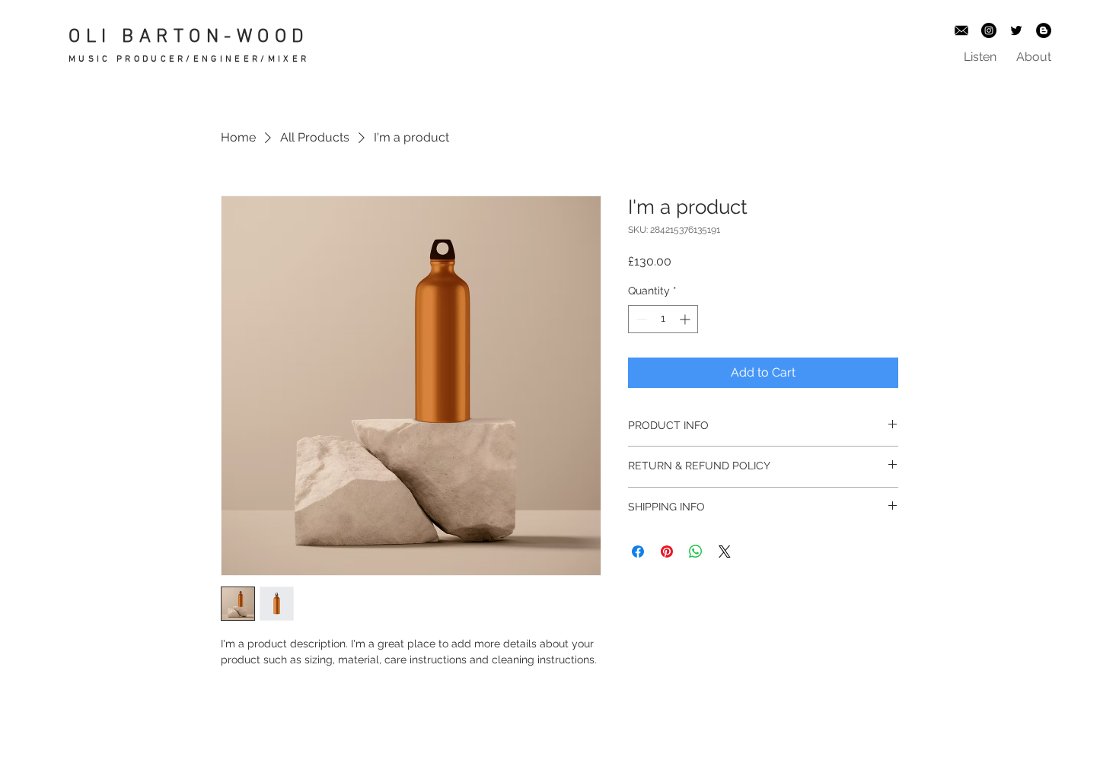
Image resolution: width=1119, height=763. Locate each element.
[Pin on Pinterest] (667, 551)
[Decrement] (639, 319)
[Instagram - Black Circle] (988, 30)
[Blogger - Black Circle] (1043, 30)
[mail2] (961, 30)
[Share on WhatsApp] (696, 551)
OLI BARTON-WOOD (189, 37)
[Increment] (686, 319)
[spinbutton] (663, 319)
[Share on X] (725, 551)
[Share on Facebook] (638, 551)
